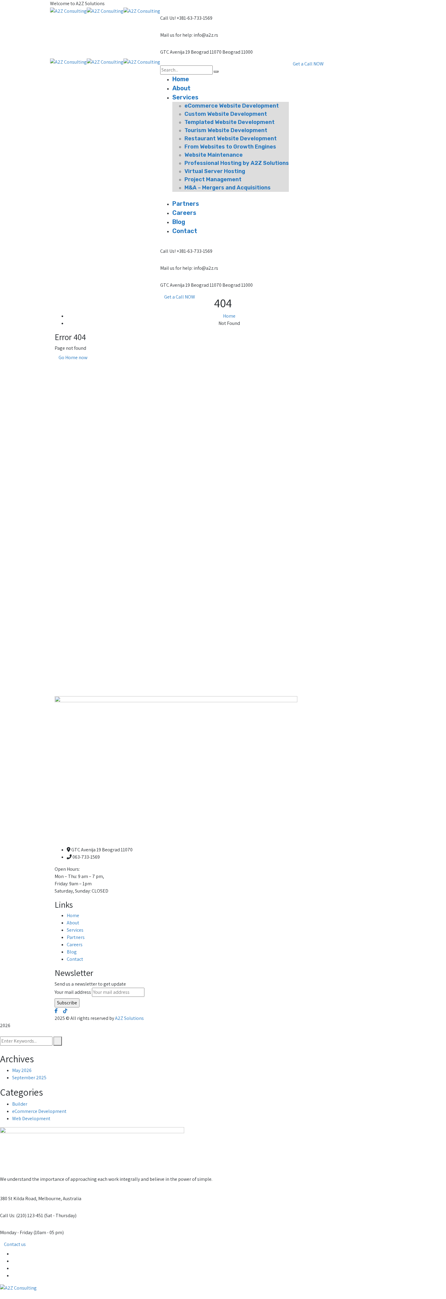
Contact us (15, 1244)
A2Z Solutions (129, 1018)
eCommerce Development (39, 1111)
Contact (75, 959)
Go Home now (73, 357)
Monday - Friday (16, 1232)
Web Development (31, 1118)
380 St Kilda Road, (18, 1198)
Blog (72, 952)
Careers (75, 944)
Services (75, 930)
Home (229, 316)
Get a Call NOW (179, 297)
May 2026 (22, 1070)
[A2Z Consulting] (68, 11)
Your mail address (73, 992)
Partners (76, 937)
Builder (19, 1104)
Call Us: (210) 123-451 (21, 1215)
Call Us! (168, 18)
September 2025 (29, 1077)
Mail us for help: (176, 35)
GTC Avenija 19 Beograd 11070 (190, 52)
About (73, 923)
